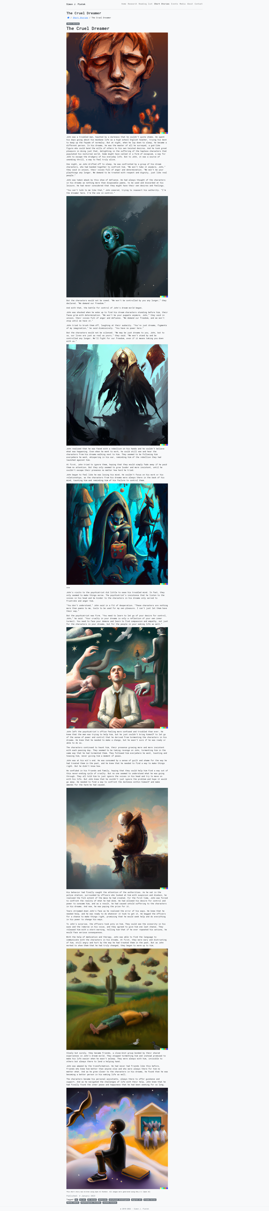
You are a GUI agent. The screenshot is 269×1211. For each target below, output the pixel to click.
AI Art (82, 1200)
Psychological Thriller (90, 1202)
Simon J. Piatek (75, 4)
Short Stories (80, 17)
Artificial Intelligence (119, 1200)
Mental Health (72, 1202)
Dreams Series (150, 1200)
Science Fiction (109, 1202)
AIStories (103, 1200)
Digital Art (136, 1200)
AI (76, 1200)
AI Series (92, 1200)
